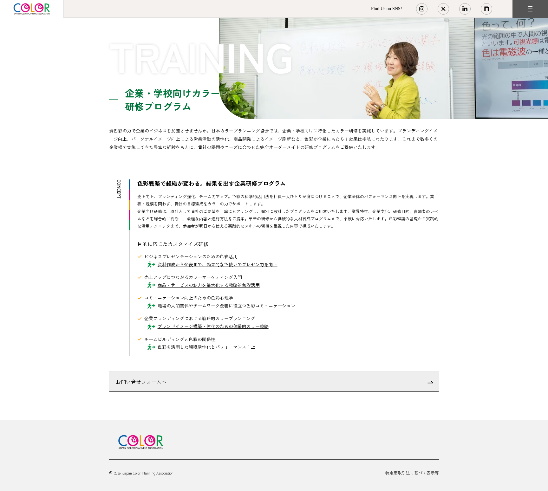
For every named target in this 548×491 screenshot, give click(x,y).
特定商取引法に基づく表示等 (412, 473)
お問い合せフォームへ (141, 381)
